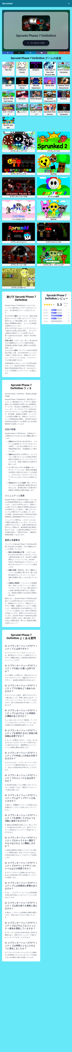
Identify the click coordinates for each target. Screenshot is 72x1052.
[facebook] (7, 52)
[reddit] (64, 52)
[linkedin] (30, 52)
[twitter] (19, 52)
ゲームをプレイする (37, 43)
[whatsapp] (53, 52)
